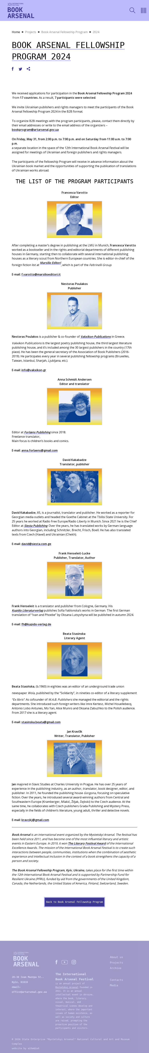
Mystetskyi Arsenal (66, 987)
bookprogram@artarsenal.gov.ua (35, 130)
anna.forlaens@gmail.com (39, 450)
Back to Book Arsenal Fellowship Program (74, 901)
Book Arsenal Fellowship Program (64, 32)
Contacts (116, 980)
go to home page (21, 10)
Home (16, 32)
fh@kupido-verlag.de (36, 624)
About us (116, 957)
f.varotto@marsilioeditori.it (41, 274)
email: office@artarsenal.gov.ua (29, 989)
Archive (115, 968)
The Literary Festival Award (87, 843)
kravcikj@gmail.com (35, 820)
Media (114, 985)
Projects (30, 32)
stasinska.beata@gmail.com (41, 722)
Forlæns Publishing (37, 432)
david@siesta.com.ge (36, 544)
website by (25, 1048)
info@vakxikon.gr (33, 370)
